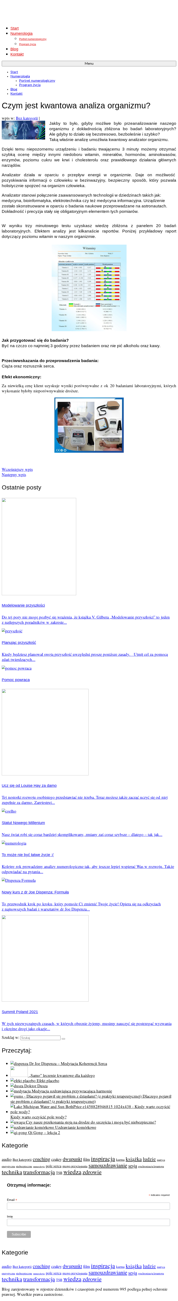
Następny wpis (14, 474)
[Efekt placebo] (23, 1080)
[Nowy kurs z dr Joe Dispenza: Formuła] (19, 880)
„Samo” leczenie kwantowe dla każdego (62, 1075)
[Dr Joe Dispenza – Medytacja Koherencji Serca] (19, 1063)
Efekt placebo (48, 1080)
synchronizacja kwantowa (151, 1166)
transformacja (39, 1172)
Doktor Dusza (36, 1085)
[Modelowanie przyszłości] (39, 593)
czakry (56, 1159)
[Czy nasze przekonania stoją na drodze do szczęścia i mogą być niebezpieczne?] (18, 1122)
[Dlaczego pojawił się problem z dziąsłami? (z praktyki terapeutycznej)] (76, 1096)
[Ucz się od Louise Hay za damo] (45, 773)
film (86, 1159)
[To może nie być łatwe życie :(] (14, 843)
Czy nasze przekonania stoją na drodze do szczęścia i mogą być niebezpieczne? (91, 1122)
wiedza (72, 1171)
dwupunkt (72, 1159)
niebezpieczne (24, 1166)
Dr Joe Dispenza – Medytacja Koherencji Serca (68, 1063)
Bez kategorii (27, 118)
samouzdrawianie (108, 1165)
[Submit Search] (63, 1039)
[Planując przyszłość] (12, 631)
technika (12, 1172)
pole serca (53, 1165)
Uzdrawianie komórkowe (75, 1127)
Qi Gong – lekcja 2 (44, 1132)
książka (134, 1158)
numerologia (39, 1166)
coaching (41, 1159)
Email (12, 1200)
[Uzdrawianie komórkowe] (32, 1127)
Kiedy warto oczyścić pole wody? (38, 1117)
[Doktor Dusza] (17, 1085)
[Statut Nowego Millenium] (9, 811)
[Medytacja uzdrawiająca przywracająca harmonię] (21, 1091)
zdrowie (92, 1172)
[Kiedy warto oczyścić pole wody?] (93, 1111)
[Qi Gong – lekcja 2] (19, 1132)
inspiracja (103, 1158)
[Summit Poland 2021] (45, 1000)
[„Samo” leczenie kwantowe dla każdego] (19, 1075)
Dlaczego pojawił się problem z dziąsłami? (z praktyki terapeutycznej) (90, 1098)
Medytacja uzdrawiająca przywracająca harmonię (72, 1091)
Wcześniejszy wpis (17, 469)
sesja (132, 1166)
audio (7, 1159)
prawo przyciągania (75, 1166)
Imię (10, 1216)
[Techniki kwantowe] (89, 11)
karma (120, 1159)
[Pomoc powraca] (16, 668)
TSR (59, 1172)
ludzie (149, 1158)
